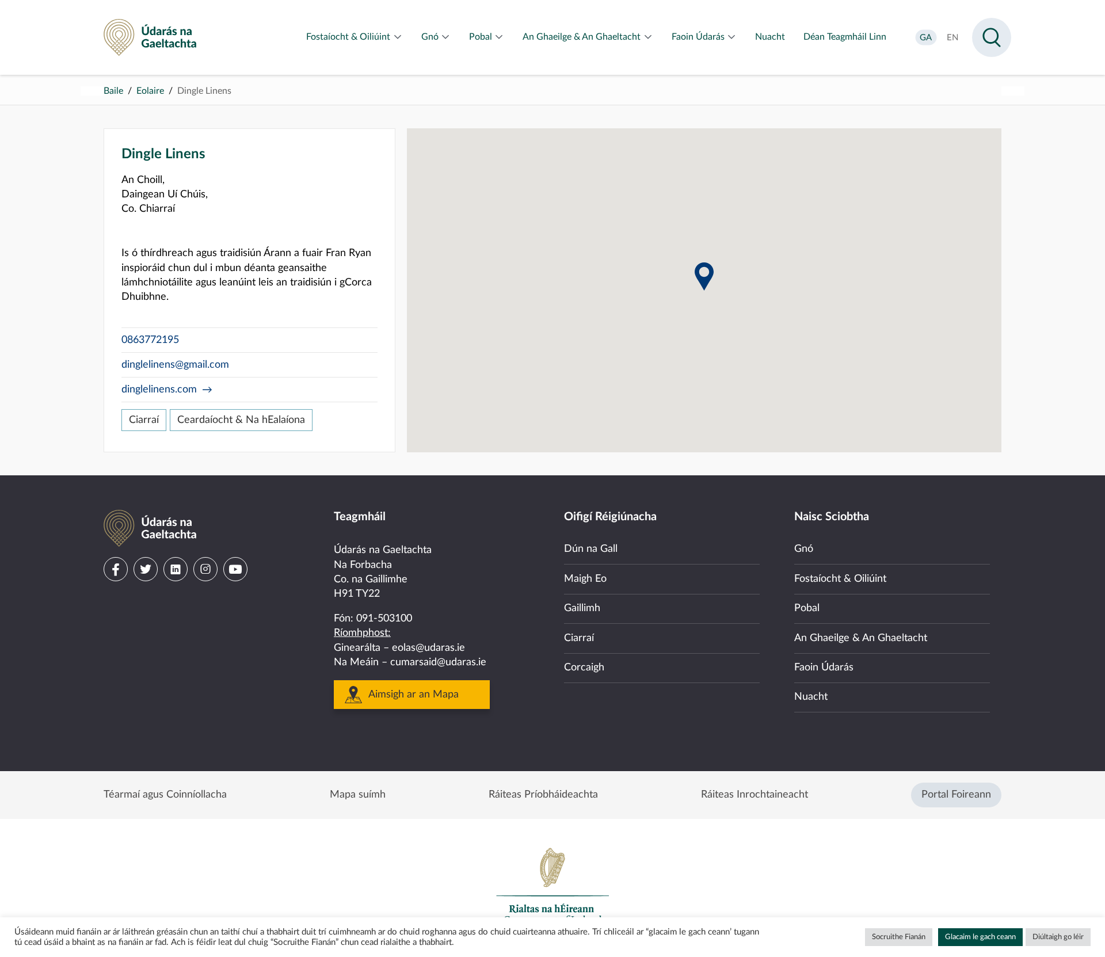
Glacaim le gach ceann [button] (980, 937)
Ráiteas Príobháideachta (543, 795)
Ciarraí (144, 420)
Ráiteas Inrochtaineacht (754, 795)
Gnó (803, 549)
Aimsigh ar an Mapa (413, 694)
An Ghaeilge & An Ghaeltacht (860, 638)
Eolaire (150, 91)
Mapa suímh (358, 795)
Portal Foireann (956, 795)
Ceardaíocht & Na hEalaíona (241, 420)
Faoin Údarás (823, 667)
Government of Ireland (552, 886)
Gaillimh (582, 608)
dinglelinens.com (159, 389)
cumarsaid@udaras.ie (438, 662)
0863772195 (150, 340)
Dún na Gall (591, 549)
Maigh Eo (585, 579)
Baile (113, 91)
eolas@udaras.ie (428, 648)
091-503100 (384, 618)
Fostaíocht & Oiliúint (840, 579)
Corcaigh (584, 667)
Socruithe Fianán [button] (898, 937)
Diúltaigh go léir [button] (1058, 937)
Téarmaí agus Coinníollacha (165, 795)
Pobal (807, 608)
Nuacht (811, 697)
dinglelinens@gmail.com (175, 365)
